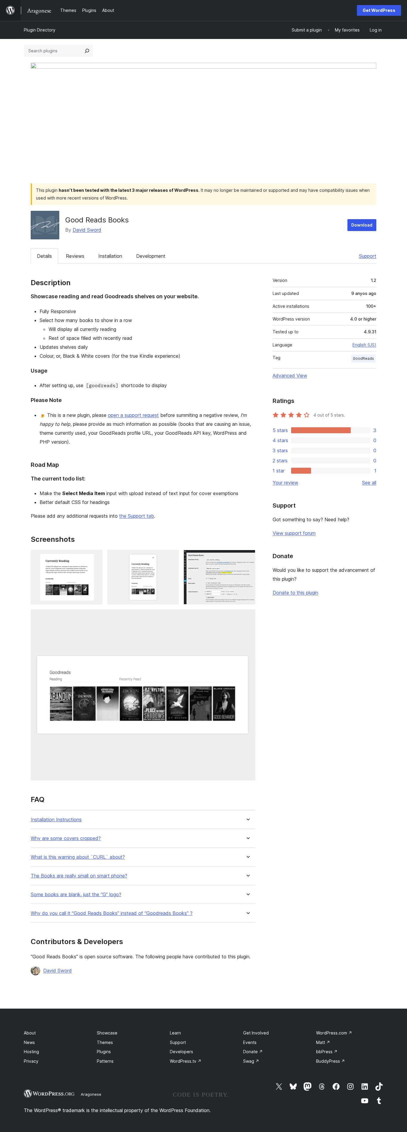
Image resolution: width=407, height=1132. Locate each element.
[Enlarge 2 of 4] (171, 558)
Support (367, 256)
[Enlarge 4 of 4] (247, 617)
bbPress (327, 1051)
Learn (175, 1032)
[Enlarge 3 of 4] (247, 558)
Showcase (107, 1032)
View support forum (294, 533)
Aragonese (91, 1094)
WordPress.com (334, 1032)
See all (369, 483)
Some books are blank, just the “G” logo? (76, 894)
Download (361, 224)
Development (150, 256)
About (30, 1032)
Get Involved (256, 1032)
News (29, 1042)
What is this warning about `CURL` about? (78, 857)
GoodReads (363, 358)
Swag (251, 1061)
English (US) (364, 344)
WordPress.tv (185, 1061)
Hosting (31, 1051)
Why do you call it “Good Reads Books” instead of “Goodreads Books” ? (111, 913)
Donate (253, 1051)
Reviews (75, 256)
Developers (181, 1051)
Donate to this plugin (295, 593)
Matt (323, 1042)
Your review (285, 483)
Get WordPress (379, 10)
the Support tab (136, 516)
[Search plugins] (87, 51)
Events (250, 1042)
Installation (110, 256)
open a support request (133, 415)
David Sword (87, 230)
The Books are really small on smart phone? (79, 876)
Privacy (31, 1061)
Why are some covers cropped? (66, 838)
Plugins (104, 1051)
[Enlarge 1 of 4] (94, 558)
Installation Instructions (56, 819)
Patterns (105, 1061)
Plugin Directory (39, 29)
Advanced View (290, 376)
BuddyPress (330, 1061)
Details (44, 256)
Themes (105, 1042)
